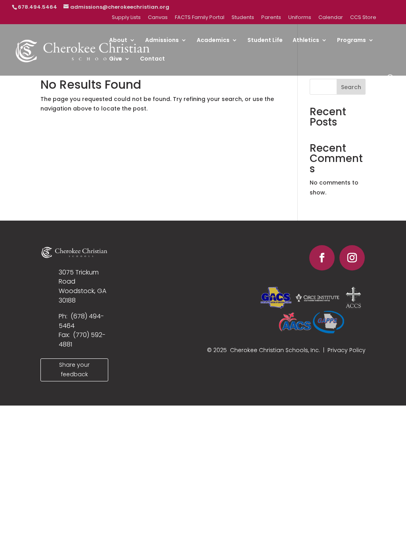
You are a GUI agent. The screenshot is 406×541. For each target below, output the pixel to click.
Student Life (265, 40)
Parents (271, 18)
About (118, 40)
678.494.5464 (37, 7)
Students (243, 18)
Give (115, 59)
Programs (351, 40)
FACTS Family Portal (199, 18)
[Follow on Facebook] (322, 257)
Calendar (330, 18)
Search (351, 87)
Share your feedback (74, 369)
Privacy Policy (346, 350)
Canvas (158, 18)
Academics (213, 40)
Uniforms (299, 18)
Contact (152, 59)
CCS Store (363, 18)
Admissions (162, 40)
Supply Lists (126, 18)
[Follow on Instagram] (352, 257)
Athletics (306, 40)
